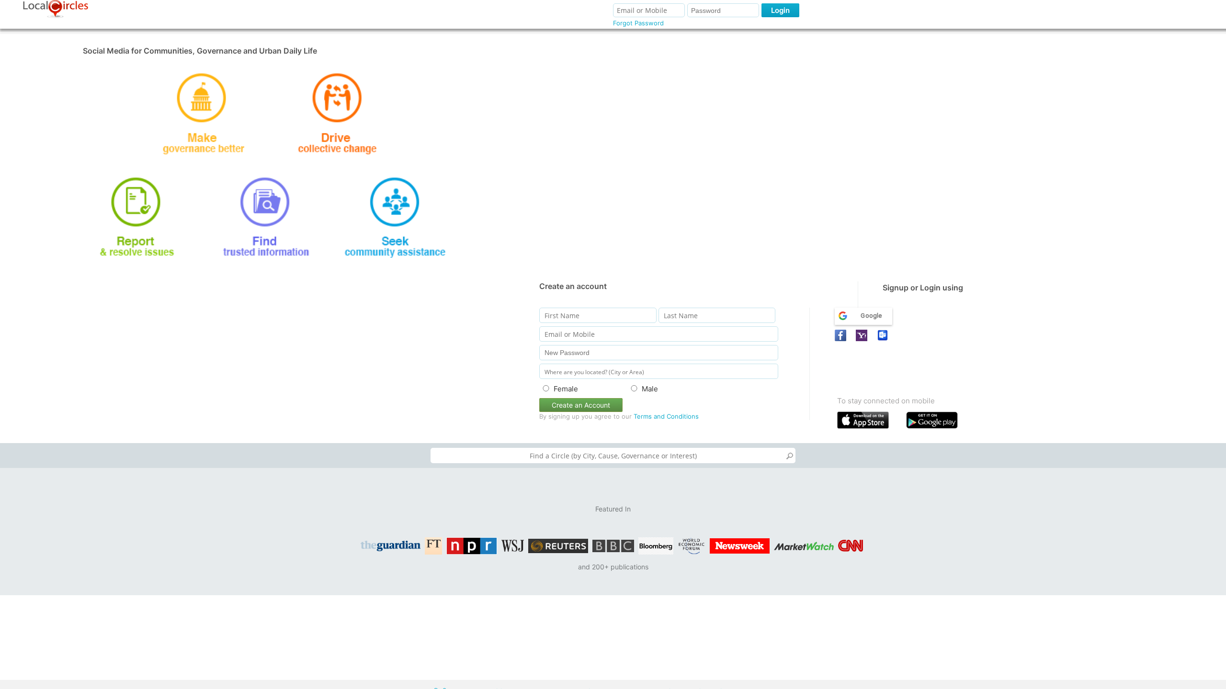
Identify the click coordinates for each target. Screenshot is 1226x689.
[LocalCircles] (56, 9)
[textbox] (613, 455)
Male (650, 388)
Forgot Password (638, 23)
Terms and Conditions (666, 416)
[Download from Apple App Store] (869, 422)
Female (566, 388)
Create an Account (581, 405)
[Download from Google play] (938, 422)
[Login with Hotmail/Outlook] (884, 335)
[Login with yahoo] (863, 335)
